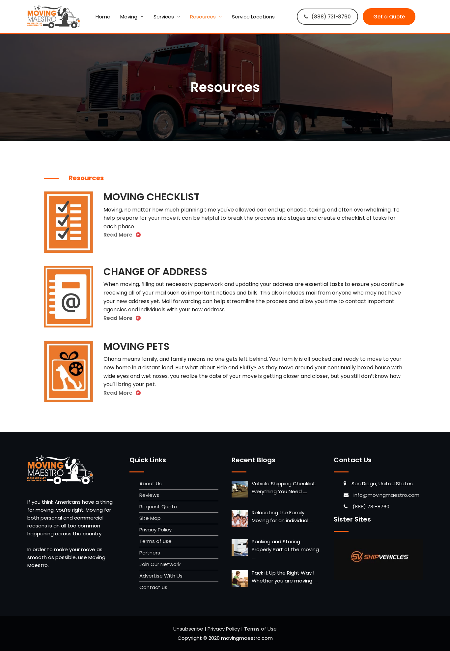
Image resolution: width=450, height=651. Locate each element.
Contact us (153, 587)
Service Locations (253, 16)
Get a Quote (389, 16)
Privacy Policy (155, 529)
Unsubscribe (188, 628)
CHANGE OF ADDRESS (155, 272)
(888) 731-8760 (331, 16)
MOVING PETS (136, 346)
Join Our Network (160, 564)
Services (164, 16)
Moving (128, 16)
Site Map (150, 518)
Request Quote (158, 506)
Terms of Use (260, 628)
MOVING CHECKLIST (151, 197)
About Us (150, 483)
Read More (117, 235)
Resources (203, 16)
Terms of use (155, 541)
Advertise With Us (161, 575)
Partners (149, 552)
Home (103, 16)
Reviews (149, 495)
